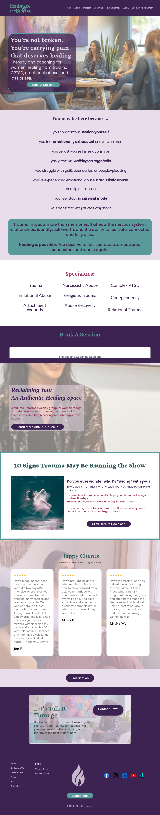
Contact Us (15, 786)
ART (12, 781)
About (77, 8)
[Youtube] (133, 775)
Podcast (87, 8)
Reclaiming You (17, 768)
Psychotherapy (113, 8)
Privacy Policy (42, 773)
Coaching (98, 8)
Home (68, 8)
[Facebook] (106, 775)
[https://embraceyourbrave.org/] (21, 9)
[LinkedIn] (124, 775)
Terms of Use (41, 769)
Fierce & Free (16, 772)
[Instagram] (115, 775)
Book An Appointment (142, 8)
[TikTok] (142, 775)
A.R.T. (126, 8)
